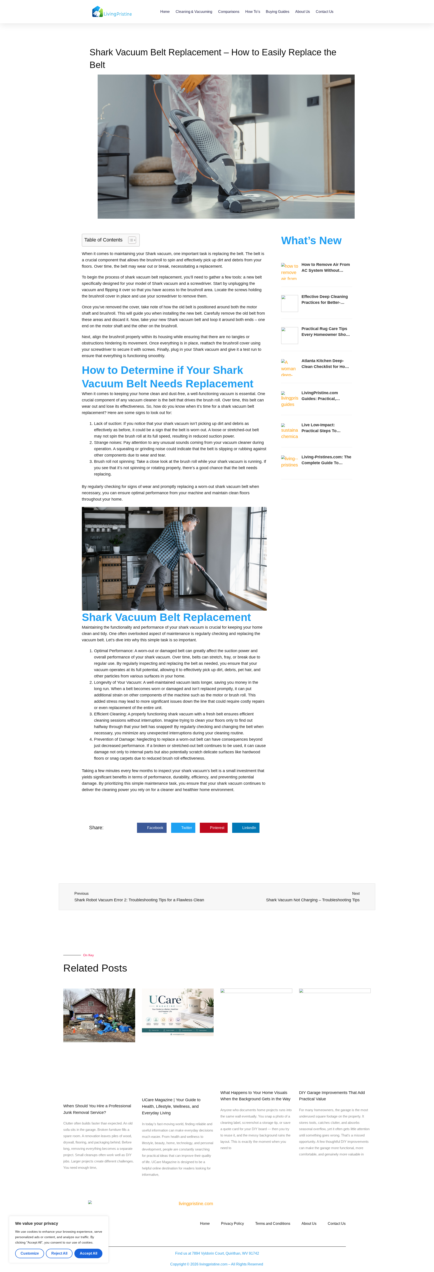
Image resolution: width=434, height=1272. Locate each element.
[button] (152, 828)
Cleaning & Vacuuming (194, 12)
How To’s (252, 12)
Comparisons (228, 12)
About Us (302, 12)
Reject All (59, 1253)
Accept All (88, 1253)
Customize (30, 1253)
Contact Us (324, 12)
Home (165, 12)
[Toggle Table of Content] (130, 240)
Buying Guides (277, 12)
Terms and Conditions (272, 1223)
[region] (58, 1239)
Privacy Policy (232, 1223)
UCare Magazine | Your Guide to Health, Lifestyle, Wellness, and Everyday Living (171, 1106)
